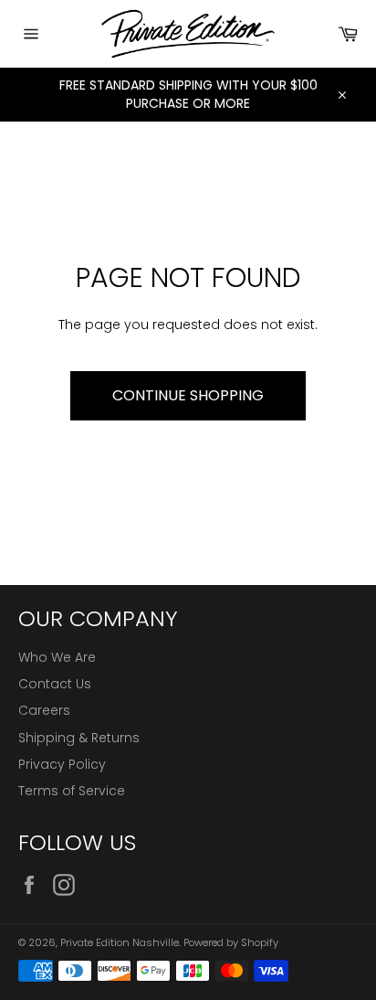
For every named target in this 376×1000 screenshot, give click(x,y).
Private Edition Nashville (119, 942)
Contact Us (54, 684)
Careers (44, 710)
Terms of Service (71, 791)
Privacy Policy (62, 764)
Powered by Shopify (230, 942)
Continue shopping (188, 395)
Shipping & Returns (79, 738)
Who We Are (57, 657)
